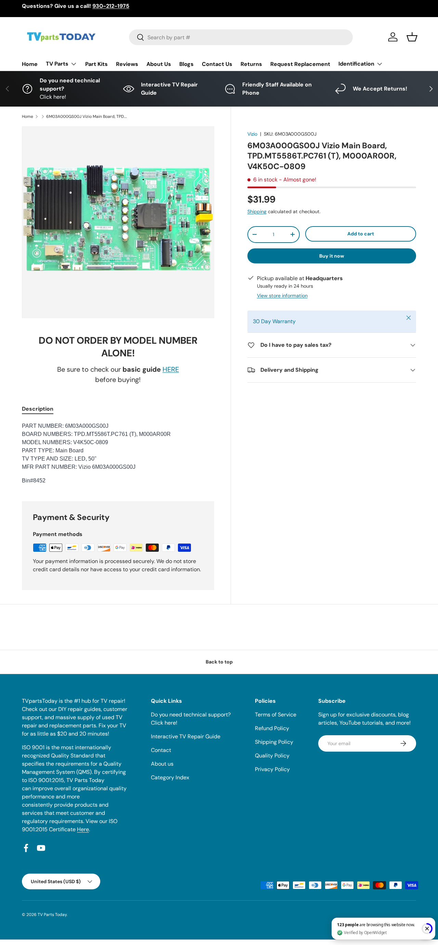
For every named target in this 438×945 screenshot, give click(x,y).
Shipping (257, 211)
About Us (158, 64)
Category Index (170, 777)
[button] (412, 36)
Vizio (252, 134)
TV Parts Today (52, 914)
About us (162, 763)
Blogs (186, 64)
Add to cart (360, 234)
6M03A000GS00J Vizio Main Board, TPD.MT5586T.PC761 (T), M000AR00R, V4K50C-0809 (87, 116)
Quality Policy (272, 755)
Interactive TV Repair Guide (185, 736)
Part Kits (96, 64)
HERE (171, 369)
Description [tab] (37, 408)
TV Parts (57, 63)
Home (30, 64)
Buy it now (331, 256)
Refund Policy (272, 728)
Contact (161, 750)
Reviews (127, 64)
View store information (282, 295)
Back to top (219, 662)
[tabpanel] (118, 453)
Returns (251, 64)
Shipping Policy (274, 741)
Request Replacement (300, 64)
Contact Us (217, 64)
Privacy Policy (272, 769)
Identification (356, 63)
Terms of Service (275, 714)
